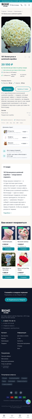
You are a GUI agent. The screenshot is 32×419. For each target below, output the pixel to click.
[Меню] (29, 5)
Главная (3, 11)
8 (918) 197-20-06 (8, 323)
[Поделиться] (29, 56)
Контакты (20, 341)
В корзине (24, 378)
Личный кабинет (6, 356)
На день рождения (7, 384)
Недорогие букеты (22, 381)
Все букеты (4, 336)
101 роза (4, 378)
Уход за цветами (6, 363)
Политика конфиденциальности (13, 400)
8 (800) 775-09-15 (9, 321)
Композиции (17, 11)
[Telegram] (11, 392)
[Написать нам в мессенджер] (28, 401)
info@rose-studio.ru (8, 325)
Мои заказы (4, 358)
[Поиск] (25, 5)
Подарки (3, 343)
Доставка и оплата (22, 336)
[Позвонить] (21, 5)
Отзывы (19, 346)
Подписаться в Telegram (17, 300)
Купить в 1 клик (23, 89)
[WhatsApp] (16, 392)
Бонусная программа (23, 343)
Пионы (4, 381)
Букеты (3, 338)
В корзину (8, 89)
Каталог (10, 11)
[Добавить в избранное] (25, 56)
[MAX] (21, 392)
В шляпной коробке (14, 378)
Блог (18, 348)
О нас (19, 338)
